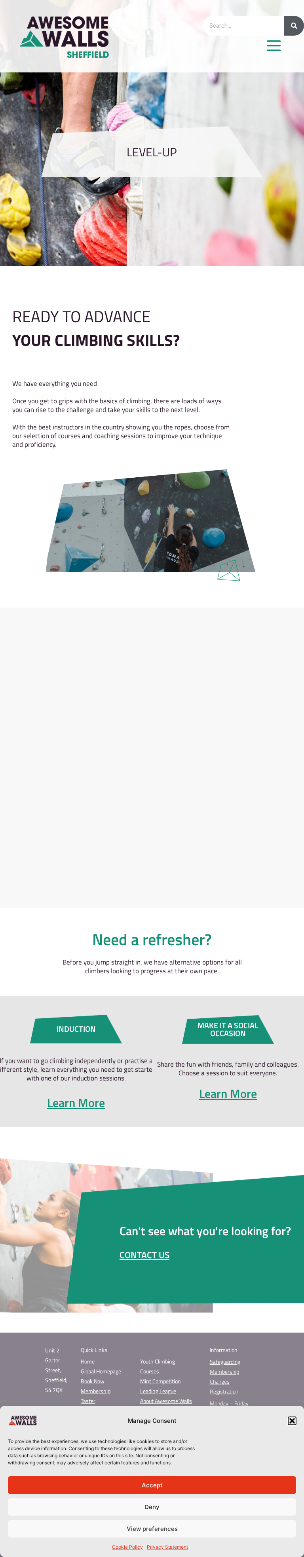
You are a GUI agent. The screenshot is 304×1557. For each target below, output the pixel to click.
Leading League (158, 1391)
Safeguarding (225, 1362)
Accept (152, 1485)
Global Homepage (101, 1371)
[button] (292, 1421)
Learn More (76, 1103)
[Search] (294, 26)
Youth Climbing (157, 1361)
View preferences (152, 1528)
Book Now (92, 1381)
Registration (224, 1391)
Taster (88, 1401)
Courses (149, 1371)
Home (88, 1361)
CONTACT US (144, 1255)
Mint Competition (160, 1381)
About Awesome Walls (166, 1401)
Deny (152, 1507)
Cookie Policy (127, 1547)
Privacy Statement (167, 1547)
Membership (95, 1391)
